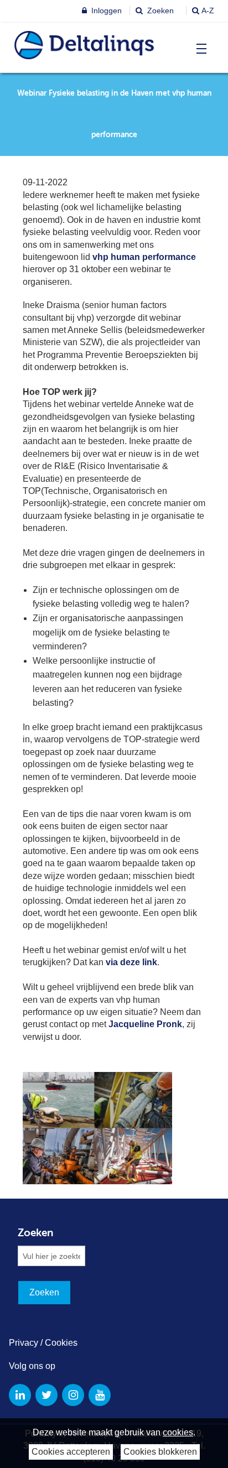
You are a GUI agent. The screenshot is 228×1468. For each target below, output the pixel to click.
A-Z (207, 10)
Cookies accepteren (71, 1451)
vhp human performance (144, 257)
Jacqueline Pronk (145, 1024)
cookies (178, 1432)
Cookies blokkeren (160, 1451)
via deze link (131, 962)
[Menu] (199, 48)
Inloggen (105, 10)
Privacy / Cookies (43, 1342)
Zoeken (159, 10)
